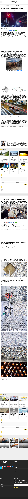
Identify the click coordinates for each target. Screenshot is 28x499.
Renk (9, 125)
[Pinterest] (9, 466)
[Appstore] (12, 466)
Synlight (4, 379)
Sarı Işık (22, 125)
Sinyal (23, 125)
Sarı (20, 125)
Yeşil (22, 126)
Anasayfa (2, 5)
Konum (7, 125)
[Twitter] (2, 466)
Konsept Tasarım (5, 125)
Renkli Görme (13, 125)
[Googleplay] (1, 468)
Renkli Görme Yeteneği (17, 125)
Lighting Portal (2, 482)
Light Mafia (2, 484)
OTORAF (2, 486)
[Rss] (2, 468)
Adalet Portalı (2, 488)
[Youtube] (7, 466)
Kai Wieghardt (2, 379)
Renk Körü (11, 125)
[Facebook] (1, 466)
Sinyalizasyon (2, 126)
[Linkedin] (5, 466)
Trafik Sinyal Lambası (18, 126)
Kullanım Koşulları (17, 465)
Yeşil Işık (24, 126)
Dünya (5, 196)
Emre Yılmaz (3, 28)
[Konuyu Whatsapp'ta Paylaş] (16, 30)
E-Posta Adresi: (16, 483)
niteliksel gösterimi (19, 70)
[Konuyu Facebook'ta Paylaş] (13, 30)
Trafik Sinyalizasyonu (6, 5)
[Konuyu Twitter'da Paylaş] (14, 30)
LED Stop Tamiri (2, 493)
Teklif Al (15, 469)
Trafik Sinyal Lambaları (13, 126)
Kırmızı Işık (2, 125)
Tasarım (4, 126)
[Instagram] (4, 466)
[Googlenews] (10, 466)
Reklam (15, 471)
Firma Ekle (16, 467)
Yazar (21, 126)
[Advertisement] (14, 45)
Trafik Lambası (9, 126)
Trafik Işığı (7, 126)
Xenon (6, 379)
